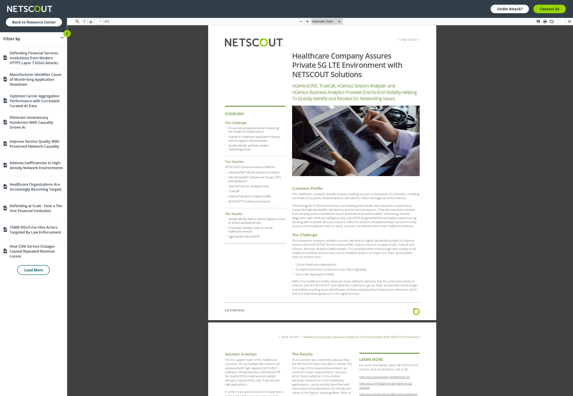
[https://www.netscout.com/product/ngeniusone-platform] (388, 394)
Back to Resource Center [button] (34, 22)
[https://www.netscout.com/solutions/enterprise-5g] (383, 377)
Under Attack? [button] (510, 8)
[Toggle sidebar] (67, 33)
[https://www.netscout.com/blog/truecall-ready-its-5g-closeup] (385, 383)
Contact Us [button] (549, 8)
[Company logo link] (31, 9)
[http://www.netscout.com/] (253, 42)
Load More (33, 270)
